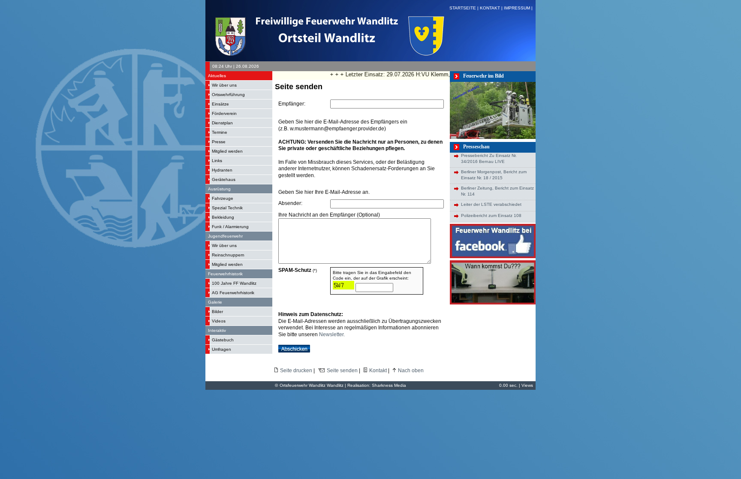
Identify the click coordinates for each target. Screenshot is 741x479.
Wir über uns (224, 85)
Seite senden (342, 371)
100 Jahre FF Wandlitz (234, 283)
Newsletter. (332, 334)
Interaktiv (217, 330)
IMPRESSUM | (519, 8)
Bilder (217, 311)
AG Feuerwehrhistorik (233, 292)
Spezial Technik (227, 207)
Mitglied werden (227, 151)
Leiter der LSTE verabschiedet (491, 204)
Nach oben (411, 371)
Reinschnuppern (228, 255)
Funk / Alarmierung (230, 226)
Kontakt (378, 371)
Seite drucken (296, 371)
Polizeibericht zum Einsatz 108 (491, 215)
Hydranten (222, 170)
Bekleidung (223, 217)
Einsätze (220, 104)
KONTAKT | (492, 8)
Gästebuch (223, 339)
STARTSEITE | (464, 8)
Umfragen (221, 349)
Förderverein (224, 113)
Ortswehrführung (228, 94)
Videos (219, 321)
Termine (219, 132)
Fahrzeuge (222, 198)
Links (217, 160)
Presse (219, 141)
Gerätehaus (223, 179)
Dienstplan (222, 123)
